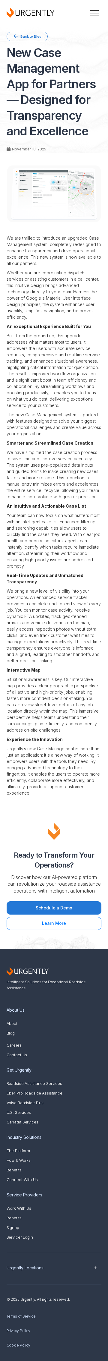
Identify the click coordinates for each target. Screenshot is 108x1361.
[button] (94, 12)
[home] (31, 13)
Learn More (54, 923)
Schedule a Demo (54, 907)
